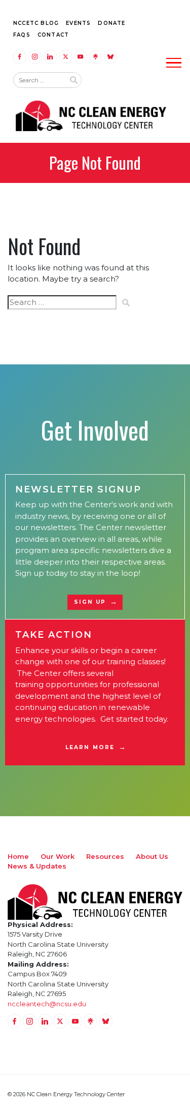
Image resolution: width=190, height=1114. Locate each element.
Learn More (90, 747)
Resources (105, 856)
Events (78, 23)
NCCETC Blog (36, 23)
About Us (152, 856)
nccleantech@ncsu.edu (47, 1004)
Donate (111, 23)
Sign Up (90, 602)
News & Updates (37, 866)
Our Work (57, 856)
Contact (53, 35)
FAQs (21, 35)
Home (18, 856)
